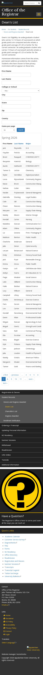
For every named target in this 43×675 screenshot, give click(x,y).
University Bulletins (13, 576)
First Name (6, 71)
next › (31, 379)
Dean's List (9, 407)
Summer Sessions (9, 440)
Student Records (23, 29)
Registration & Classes (11, 392)
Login (7, 634)
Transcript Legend (12, 570)
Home (4, 29)
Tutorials (5, 460)
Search (20, 130)
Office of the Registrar (13, 12)
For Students (12, 29)
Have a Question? (13, 516)
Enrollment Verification (11, 420)
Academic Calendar (12, 536)
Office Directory (11, 555)
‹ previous (15, 375)
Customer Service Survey (15, 539)
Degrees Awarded (11, 416)
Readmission (7, 450)
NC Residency (7, 435)
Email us (6, 605)
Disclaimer (9, 618)
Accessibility (10, 625)
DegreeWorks (11, 542)
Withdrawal (6, 445)
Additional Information (10, 465)
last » (5, 383)
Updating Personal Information (14, 430)
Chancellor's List (11, 411)
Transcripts (9, 567)
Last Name (6, 79)
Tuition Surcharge (11, 573)
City (3, 94)
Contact (8, 631)
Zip (3, 110)
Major (28, 143)
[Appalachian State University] (11, 3)
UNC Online (6, 455)
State (4, 102)
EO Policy (9, 621)
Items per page (8, 126)
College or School (9, 87)
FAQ (6, 546)
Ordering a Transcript (10, 425)
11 (21, 379)
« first (5, 375)
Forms (7, 549)
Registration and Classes (14, 561)
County (5, 118)
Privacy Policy (10, 628)
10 (16, 379)
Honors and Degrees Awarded (14, 32)
